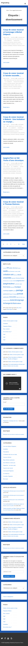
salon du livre (20, 297)
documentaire (6, 173)
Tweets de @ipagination (8, 596)
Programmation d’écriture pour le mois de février (13, 491)
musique (5, 45)
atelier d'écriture (13, 268)
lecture (19, 171)
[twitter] (2, 638)
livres (8, 287)
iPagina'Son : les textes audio (9, 465)
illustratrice (7, 280)
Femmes (18, 278)
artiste (23, 132)
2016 (12, 88)
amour (12, 85)
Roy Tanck (19, 307)
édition (19, 303)
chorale (5, 83)
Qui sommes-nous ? (7, 331)
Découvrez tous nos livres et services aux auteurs (13, 434)
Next (23, 244)
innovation (11, 280)
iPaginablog (5, 3)
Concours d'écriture (7, 457)
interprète (12, 131)
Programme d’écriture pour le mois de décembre (13, 499)
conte (19, 271)
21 (18, 244)
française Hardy (7, 213)
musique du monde (18, 129)
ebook (19, 274)
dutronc (8, 212)
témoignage (19, 173)
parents (14, 290)
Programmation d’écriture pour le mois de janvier (13, 495)
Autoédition (5, 323)
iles (10, 88)
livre (4, 287)
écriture (13, 303)
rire (17, 83)
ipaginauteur (6, 42)
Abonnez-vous (9, 576)
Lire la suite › (6, 62)
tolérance (6, 88)
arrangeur (6, 131)
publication (6, 297)
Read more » (6, 107)
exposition (13, 278)
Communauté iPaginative (8, 470)
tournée (14, 213)
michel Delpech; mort (15, 42)
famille (9, 215)
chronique (12, 169)
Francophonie (6, 451)
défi (12, 275)
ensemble (10, 45)
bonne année (17, 88)
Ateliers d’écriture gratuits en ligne (10, 320)
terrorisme (8, 300)
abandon (4, 268)
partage (19, 45)
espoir (9, 83)
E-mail (5, 402)
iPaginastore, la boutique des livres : (10, 420)
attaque (19, 268)
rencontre (12, 297)
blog (9, 271)
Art (8, 268)
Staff (4, 334)
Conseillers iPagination (8, 476)
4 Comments (9, 40)
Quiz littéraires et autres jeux (9, 462)
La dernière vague (18, 283)
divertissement (7, 43)
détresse (15, 274)
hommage (13, 43)
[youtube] (8, 638)
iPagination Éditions (7, 326)
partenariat (6, 294)
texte (11, 168)
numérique (6, 290)
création (15, 86)
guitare (5, 215)
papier (11, 290)
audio (23, 45)
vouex (19, 85)
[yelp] (12, 638)
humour (22, 278)
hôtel (4, 280)
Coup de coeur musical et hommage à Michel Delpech (13, 32)
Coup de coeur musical (18, 39)
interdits (14, 280)
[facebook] (5, 638)
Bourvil (13, 83)
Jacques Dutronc (15, 212)
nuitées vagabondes (8, 129)
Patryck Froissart (13, 294)
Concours (12, 271)
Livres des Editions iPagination (9, 446)
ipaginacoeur (20, 280)
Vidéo (17, 43)
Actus (20, 43)
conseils (16, 271)
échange (6, 303)
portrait (15, 45)
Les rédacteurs (6, 473)
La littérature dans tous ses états (10, 454)
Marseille (12, 287)
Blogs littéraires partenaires (9, 460)
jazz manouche (20, 213)
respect (20, 86)
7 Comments (15, 166)
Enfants (20, 83)
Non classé (5, 479)
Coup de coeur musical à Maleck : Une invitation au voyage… (14, 119)
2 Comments (9, 81)
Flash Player (9, 309)
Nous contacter (6, 329)
